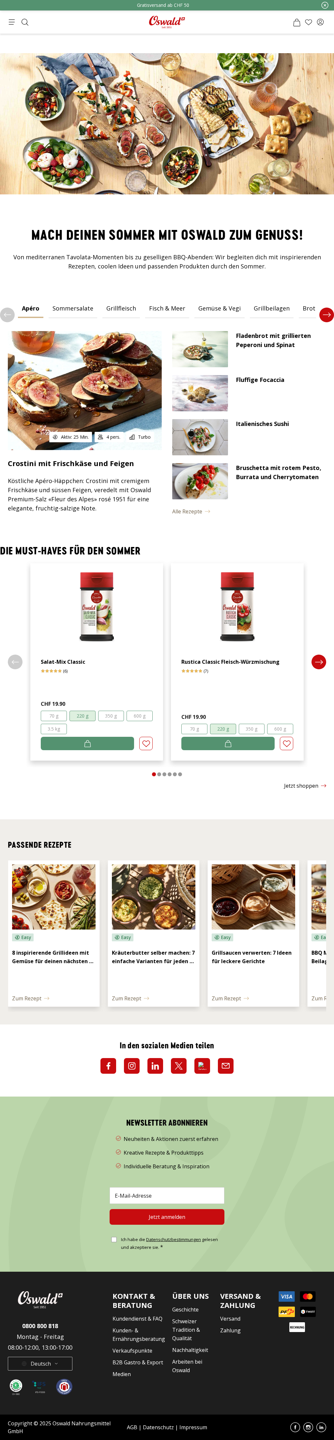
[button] (320, 22)
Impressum (193, 1427)
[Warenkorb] (297, 22)
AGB (133, 1427)
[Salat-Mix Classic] (96, 603)
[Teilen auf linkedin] (155, 1066)
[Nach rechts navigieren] (326, 315)
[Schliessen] (325, 5)
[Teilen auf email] (226, 1066)
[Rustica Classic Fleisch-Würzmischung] (237, 603)
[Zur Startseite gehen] (167, 22)
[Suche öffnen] (25, 22)
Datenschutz (158, 1427)
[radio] (54, 716)
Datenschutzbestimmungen (173, 1239)
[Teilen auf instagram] (132, 1066)
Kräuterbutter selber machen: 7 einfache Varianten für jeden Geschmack (154, 961)
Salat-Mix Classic (63, 661)
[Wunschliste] (308, 22)
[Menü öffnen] (12, 22)
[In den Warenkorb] (87, 743)
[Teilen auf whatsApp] (202, 1066)
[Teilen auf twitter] (179, 1066)
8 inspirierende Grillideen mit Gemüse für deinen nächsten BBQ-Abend (51, 961)
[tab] (30, 308)
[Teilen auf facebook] (108, 1066)
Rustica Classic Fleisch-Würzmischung (230, 661)
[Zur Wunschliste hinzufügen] (146, 743)
